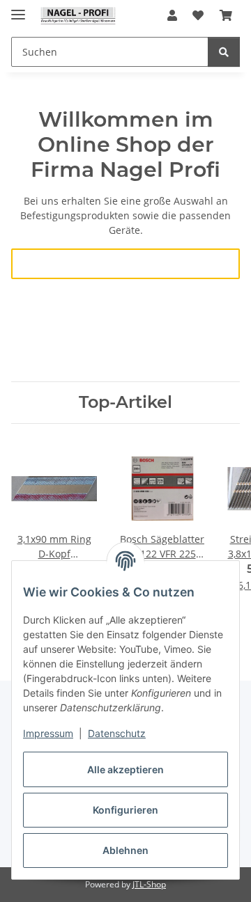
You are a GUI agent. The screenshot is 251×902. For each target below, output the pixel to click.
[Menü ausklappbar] (18, 8)
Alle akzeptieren (125, 769)
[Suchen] (224, 52)
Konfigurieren (125, 810)
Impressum (48, 733)
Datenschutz (117, 733)
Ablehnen (125, 850)
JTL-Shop (149, 884)
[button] (172, 15)
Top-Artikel (125, 402)
